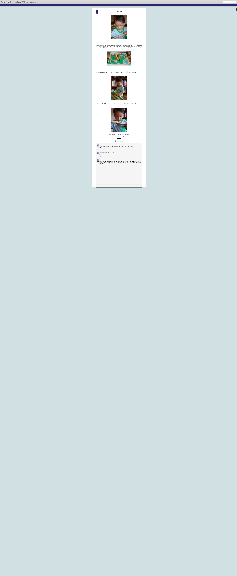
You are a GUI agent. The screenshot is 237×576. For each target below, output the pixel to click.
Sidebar (18, 5)
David (118, 136)
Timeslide (27, 5)
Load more (119, 185)
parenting (122, 136)
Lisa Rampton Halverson (124, 134)
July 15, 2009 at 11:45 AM (109, 159)
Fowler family (102, 159)
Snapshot (22, 5)
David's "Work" (119, 11)
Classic (2, 5)
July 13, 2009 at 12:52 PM (109, 144)
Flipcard (5, 5)
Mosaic (14, 5)
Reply (100, 148)
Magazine (10, 5)
